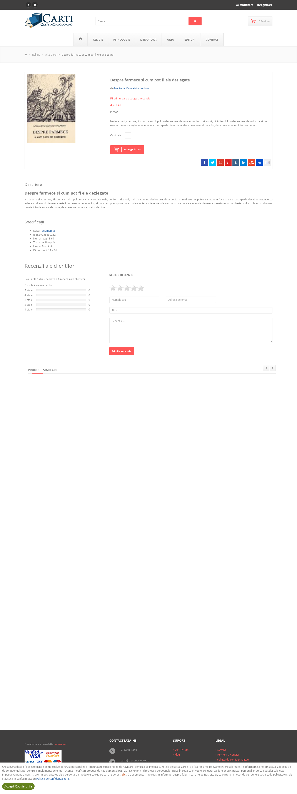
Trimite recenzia (121, 351)
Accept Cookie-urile (18, 786)
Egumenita (48, 230)
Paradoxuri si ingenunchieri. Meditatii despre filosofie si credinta (126, 620)
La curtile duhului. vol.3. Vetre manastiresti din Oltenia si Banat (142, 706)
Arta (170, 39)
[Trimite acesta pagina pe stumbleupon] (251, 162)
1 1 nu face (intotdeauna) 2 (48, 535)
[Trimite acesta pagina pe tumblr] (235, 162)
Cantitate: (116, 135)
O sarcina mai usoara (147, 449)
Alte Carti (51, 54)
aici (124, 774)
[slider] (126, 287)
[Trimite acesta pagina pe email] (267, 162)
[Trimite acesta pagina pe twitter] (212, 162)
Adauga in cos (132, 149)
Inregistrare (264, 5)
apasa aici (61, 744)
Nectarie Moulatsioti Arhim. (132, 88)
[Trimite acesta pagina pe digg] (259, 162)
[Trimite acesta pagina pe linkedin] (243, 162)
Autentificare (244, 5)
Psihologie (121, 39)
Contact (212, 39)
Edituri (189, 39)
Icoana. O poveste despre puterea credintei (59, 706)
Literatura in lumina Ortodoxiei (202, 620)
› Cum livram (181, 749)
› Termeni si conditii (227, 754)
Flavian (35, 620)
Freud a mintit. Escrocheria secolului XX (238, 535)
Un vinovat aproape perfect (207, 449)
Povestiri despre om (43, 449)
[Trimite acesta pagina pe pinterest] (228, 162)
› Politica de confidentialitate (232, 759)
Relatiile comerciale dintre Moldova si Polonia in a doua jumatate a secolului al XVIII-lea (141, 535)
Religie (98, 39)
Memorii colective (94, 449)
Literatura (148, 39)
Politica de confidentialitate (52, 778)
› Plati (176, 754)
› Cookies (221, 749)
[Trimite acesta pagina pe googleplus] (220, 162)
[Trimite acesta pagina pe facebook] (204, 162)
